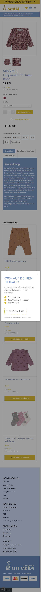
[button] (3, 588)
